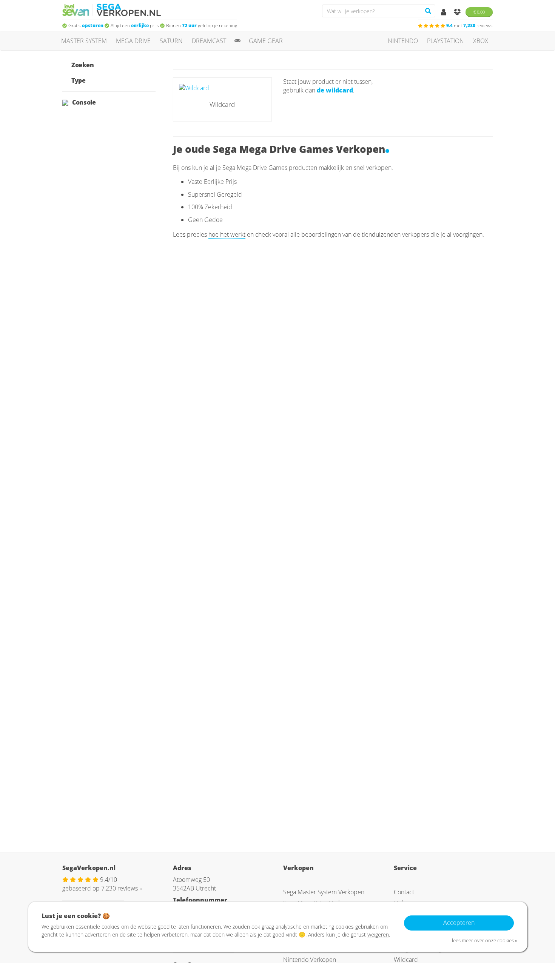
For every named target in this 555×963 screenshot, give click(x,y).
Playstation (445, 41)
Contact (404, 892)
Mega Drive (133, 41)
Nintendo (403, 41)
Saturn (171, 41)
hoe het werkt (226, 234)
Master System (84, 41)
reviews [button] (469, 25)
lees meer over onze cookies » (484, 940)
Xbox (480, 41)
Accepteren (459, 922)
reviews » (121, 888)
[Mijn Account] (444, 12)
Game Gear (266, 41)
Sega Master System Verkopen (323, 892)
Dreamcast (209, 41)
